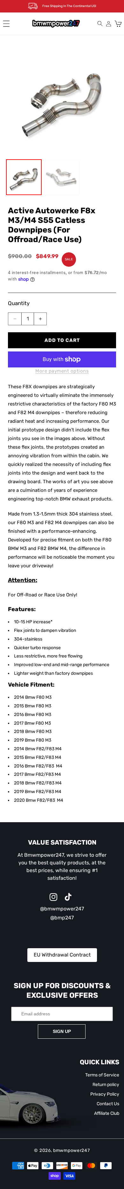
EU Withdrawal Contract (62, 955)
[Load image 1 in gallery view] (23, 177)
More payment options (62, 371)
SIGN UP (62, 1031)
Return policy (106, 1084)
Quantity (19, 303)
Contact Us (108, 1103)
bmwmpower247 (71, 1150)
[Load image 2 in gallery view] (62, 177)
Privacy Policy (104, 1094)
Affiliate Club (106, 1113)
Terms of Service (102, 1075)
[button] (6, 23)
